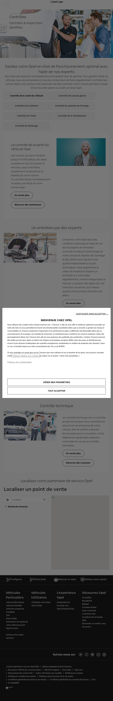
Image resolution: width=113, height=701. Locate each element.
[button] (92, 314)
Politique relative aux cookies (25, 355)
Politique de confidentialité (19, 362)
